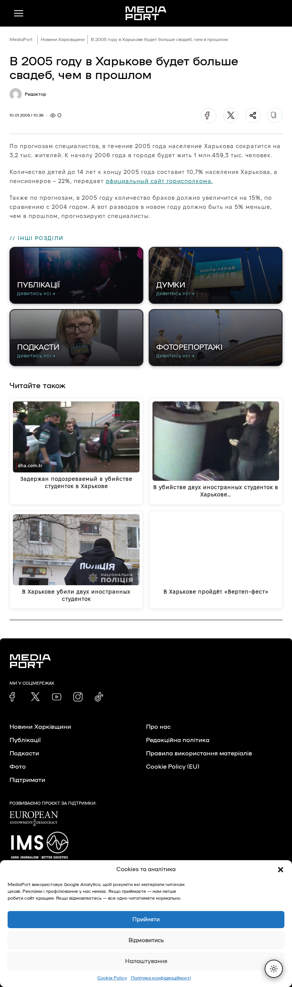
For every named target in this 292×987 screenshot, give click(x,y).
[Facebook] (208, 115)
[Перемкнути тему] (274, 969)
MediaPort (21, 39)
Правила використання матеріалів (199, 753)
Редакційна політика (177, 740)
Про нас (158, 727)
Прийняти (146, 919)
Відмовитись (146, 940)
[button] (280, 869)
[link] (14, 697)
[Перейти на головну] (146, 13)
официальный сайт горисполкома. (159, 181)
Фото (18, 767)
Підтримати (27, 780)
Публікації (25, 740)
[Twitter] (230, 115)
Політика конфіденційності (161, 978)
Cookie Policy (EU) (172, 767)
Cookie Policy (112, 978)
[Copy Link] (274, 115)
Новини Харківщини (62, 39)
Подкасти (24, 753)
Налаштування (146, 961)
